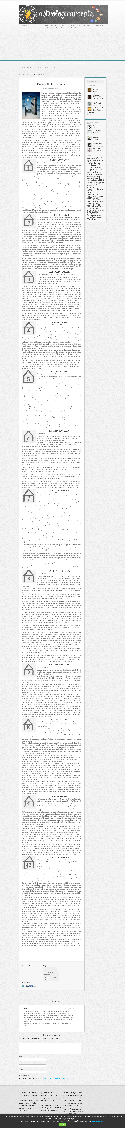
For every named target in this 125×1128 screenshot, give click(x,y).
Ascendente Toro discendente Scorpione (97, 137)
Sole (100, 215)
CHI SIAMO (23, 63)
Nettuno (100, 184)
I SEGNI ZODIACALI (49, 63)
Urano (94, 217)
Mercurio (100, 182)
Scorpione (93, 215)
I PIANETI (40, 63)
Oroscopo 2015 (92, 186)
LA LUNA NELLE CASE (27, 74)
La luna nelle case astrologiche (48, 973)
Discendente (92, 166)
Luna (89, 182)
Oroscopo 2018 (92, 189)
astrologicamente (56, 88)
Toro (90, 217)
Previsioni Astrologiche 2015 (93, 194)
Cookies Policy (68, 1121)
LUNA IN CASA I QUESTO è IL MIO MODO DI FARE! (50, 978)
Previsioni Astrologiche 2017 (93, 199)
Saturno (91, 213)
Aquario (91, 158)
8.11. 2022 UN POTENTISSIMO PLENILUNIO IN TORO (98, 96)
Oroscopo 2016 (92, 187)
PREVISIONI (93, 63)
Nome (21, 1056)
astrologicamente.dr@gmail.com (49, 1110)
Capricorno (94, 163)
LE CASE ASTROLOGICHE (63, 63)
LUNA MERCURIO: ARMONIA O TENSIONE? (97, 89)
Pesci (94, 125)
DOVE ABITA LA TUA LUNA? (50, 969)
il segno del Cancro (97, 171)
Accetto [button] (63, 1124)
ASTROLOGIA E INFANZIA (27, 68)
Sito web (21, 1069)
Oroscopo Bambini (97, 191)
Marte (93, 182)
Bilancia (100, 160)
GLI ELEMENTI (32, 63)
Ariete (98, 157)
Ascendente (91, 160)
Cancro (91, 162)
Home (20, 74)
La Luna (94, 180)
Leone (101, 179)
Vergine (91, 219)
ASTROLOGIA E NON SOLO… (43, 68)
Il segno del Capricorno (95, 172)
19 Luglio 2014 (69, 1008)
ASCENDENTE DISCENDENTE (80, 63)
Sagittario (92, 211)
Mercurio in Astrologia (92, 184)
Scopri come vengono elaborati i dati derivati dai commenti (58, 1078)
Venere (99, 218)
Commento (22, 1041)
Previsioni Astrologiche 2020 (93, 204)
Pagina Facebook (45, 1107)
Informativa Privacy (24, 1110)
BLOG (54, 68)
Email (20, 1063)
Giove (98, 167)
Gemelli (91, 167)
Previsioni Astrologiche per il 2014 (95, 209)
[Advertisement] (62, 46)
